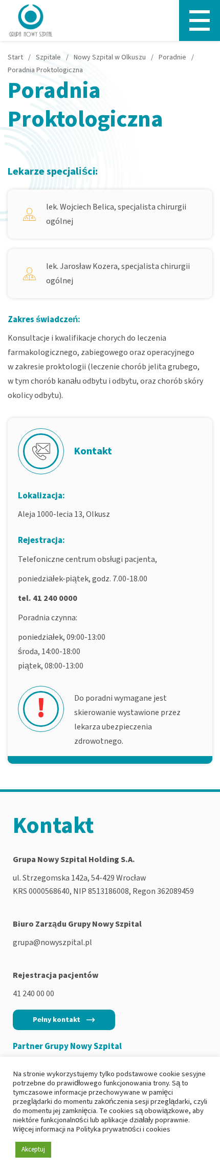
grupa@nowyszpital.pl (52, 942)
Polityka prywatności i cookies (123, 1129)
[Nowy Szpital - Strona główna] (30, 20)
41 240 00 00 (33, 993)
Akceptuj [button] (33, 1149)
